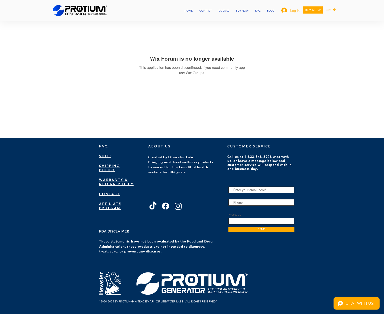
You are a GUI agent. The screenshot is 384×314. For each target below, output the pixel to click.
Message (234, 214)
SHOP (105, 156)
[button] (331, 9)
